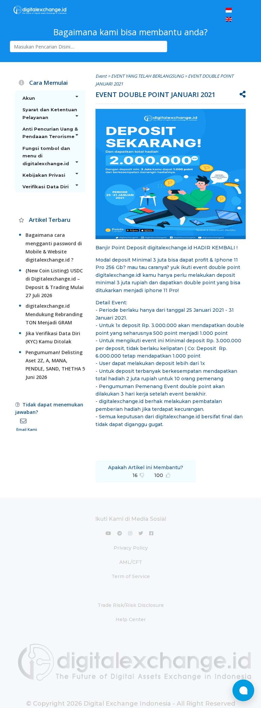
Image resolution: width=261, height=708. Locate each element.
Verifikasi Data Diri (45, 186)
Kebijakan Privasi (43, 175)
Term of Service (130, 576)
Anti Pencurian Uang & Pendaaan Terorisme (50, 132)
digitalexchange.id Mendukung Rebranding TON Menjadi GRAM (54, 314)
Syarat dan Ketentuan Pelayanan (49, 113)
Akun (28, 98)
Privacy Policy (131, 548)
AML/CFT (130, 562)
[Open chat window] (243, 690)
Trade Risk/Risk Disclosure (131, 605)
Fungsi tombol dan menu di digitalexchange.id (46, 156)
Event (101, 76)
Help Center (131, 619)
